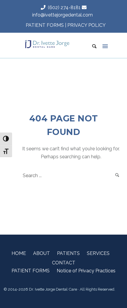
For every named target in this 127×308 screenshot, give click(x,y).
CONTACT (63, 263)
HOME (19, 253)
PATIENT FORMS (45, 25)
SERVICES (98, 253)
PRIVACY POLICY (86, 25)
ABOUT (41, 253)
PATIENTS (68, 253)
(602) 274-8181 (63, 7)
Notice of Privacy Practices (86, 271)
